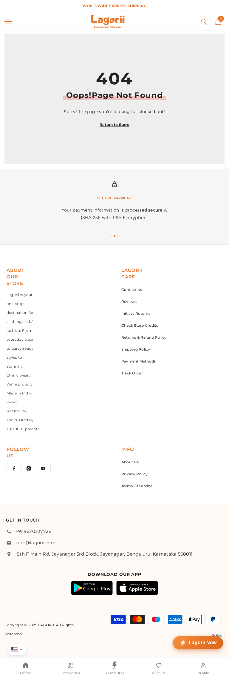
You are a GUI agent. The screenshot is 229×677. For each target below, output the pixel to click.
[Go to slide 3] (117, 236)
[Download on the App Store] (137, 588)
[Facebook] (14, 468)
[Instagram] (28, 468)
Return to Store (114, 124)
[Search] (204, 21)
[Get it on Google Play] (92, 588)
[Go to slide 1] (111, 236)
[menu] (8, 21)
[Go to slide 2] (114, 236)
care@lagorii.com (35, 542)
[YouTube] (43, 468)
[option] (114, 6)
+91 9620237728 (34, 531)
